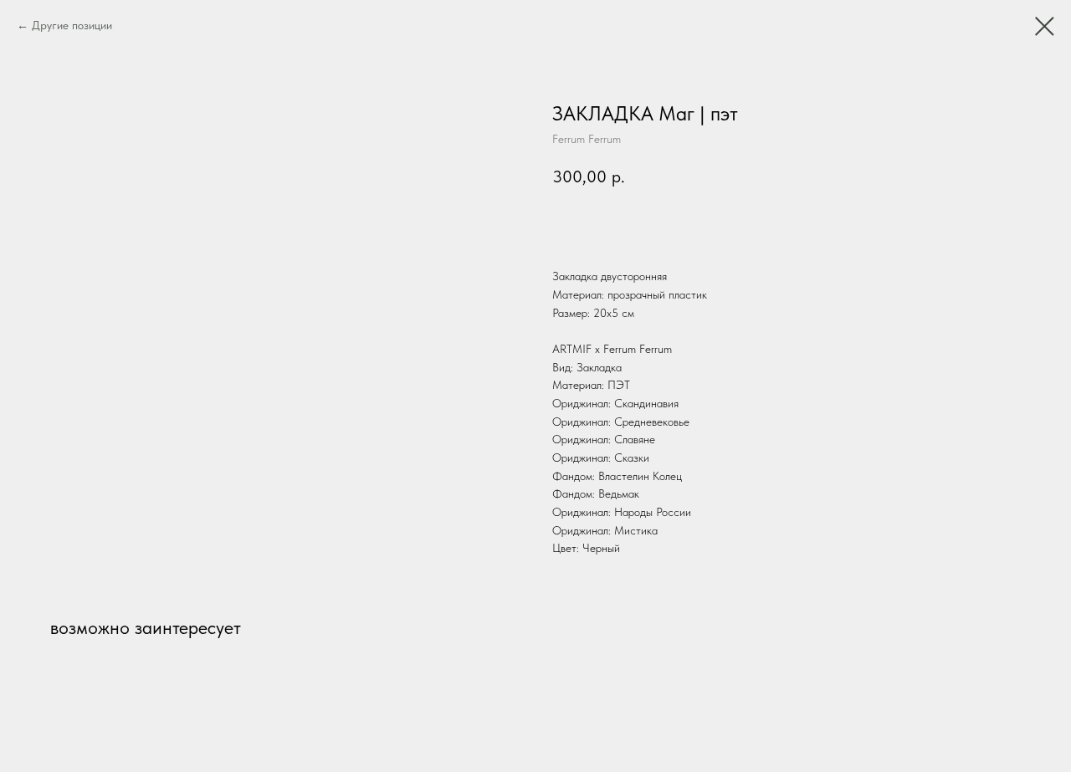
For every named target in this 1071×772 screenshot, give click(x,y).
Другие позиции (72, 25)
